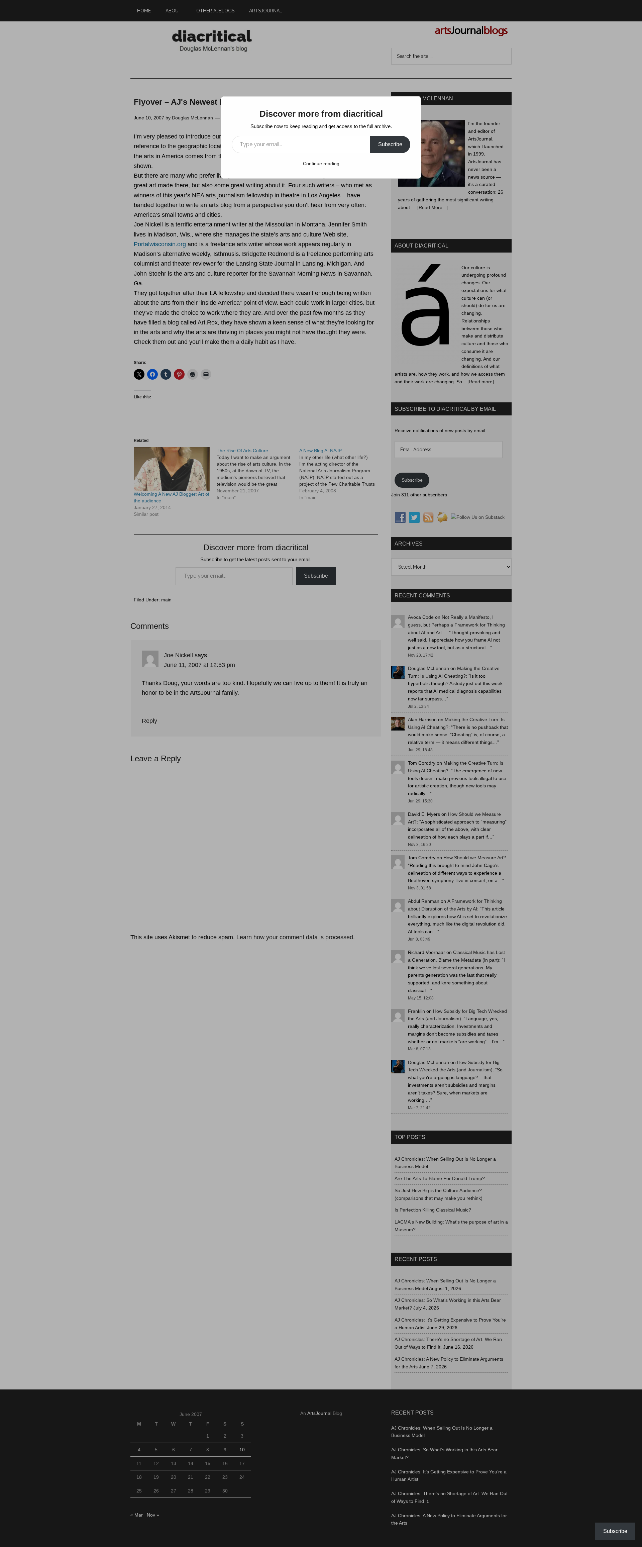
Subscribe (390, 144)
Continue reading (321, 163)
